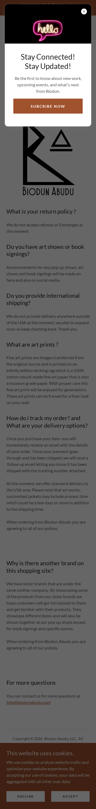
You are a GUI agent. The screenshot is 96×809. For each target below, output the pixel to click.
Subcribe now (48, 106)
